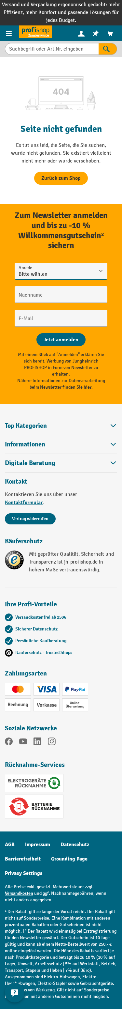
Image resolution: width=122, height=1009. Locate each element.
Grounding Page (69, 859)
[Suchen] (108, 49)
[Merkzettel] (95, 33)
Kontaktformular (24, 502)
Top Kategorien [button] (26, 426)
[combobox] (52, 49)
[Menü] (9, 33)
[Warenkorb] (110, 33)
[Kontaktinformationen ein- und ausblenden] (14, 992)
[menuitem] (81, 33)
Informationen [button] (25, 444)
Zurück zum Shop (61, 178)
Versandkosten (19, 893)
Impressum (37, 844)
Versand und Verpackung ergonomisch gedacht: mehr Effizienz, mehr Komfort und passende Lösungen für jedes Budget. (61, 12)
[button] (61, 463)
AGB (10, 844)
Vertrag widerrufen (30, 518)
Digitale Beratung (30, 463)
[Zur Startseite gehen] (35, 31)
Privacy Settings (23, 873)
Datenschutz (75, 844)
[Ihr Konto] (81, 33)
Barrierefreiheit (23, 859)
